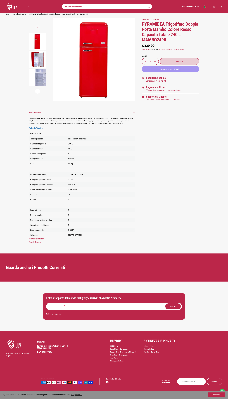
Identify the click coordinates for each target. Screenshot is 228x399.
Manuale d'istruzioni (37, 239)
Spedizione (155, 49)
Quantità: (144, 56)
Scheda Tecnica (35, 242)
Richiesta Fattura (116, 361)
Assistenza (114, 358)
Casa (7, 14)
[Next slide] (37, 91)
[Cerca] (149, 6)
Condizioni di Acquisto (119, 355)
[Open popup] (167, 87)
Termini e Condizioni (151, 352)
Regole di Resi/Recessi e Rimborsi (123, 352)
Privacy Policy (149, 346)
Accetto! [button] (216, 395)
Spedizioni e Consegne (119, 349)
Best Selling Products (19, 14)
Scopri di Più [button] (76, 395)
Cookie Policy (149, 349)
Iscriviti (214, 381)
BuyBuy (16, 353)
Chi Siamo (114, 346)
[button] (214, 6)
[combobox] (107, 6)
